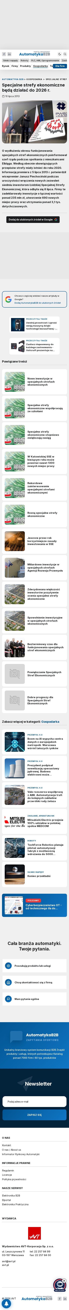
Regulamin (8, 1170)
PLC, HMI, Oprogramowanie (45, 60)
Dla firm (60, 66)
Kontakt (6, 1145)
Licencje (7, 1174)
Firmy (15, 66)
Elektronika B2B (11, 1195)
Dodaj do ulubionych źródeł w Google (31, 219)
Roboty (24, 60)
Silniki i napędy (10, 60)
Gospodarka (40, 66)
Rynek (5, 66)
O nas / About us (11, 1149)
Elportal (6, 1200)
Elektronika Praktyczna (15, 1204)
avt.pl (5, 1265)
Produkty (25, 66)
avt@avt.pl (8, 1261)
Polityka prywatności (14, 1179)
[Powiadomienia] (6, 1303)
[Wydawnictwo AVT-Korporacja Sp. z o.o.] (34, 1233)
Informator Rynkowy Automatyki (21, 1154)
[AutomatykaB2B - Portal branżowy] (37, 1299)
